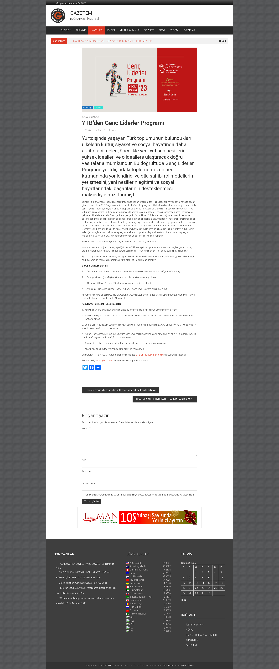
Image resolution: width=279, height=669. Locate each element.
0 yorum (112, 130)
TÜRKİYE (81, 30)
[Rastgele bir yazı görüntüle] (225, 30)
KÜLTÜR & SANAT (129, 30)
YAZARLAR (189, 30)
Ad (84, 460)
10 (209, 577)
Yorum (86, 428)
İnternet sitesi (88, 483)
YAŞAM (174, 30)
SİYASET (149, 30)
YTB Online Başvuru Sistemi (150, 354)
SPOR (162, 30)
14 (190, 582)
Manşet (98, 107)
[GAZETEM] (54, 30)
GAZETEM (81, 13)
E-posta (86, 471)
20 (184, 588)
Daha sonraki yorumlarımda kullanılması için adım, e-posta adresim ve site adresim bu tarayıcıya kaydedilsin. (139, 494)
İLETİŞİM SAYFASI (195, 624)
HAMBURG (97, 30)
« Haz (183, 600)
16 (203, 582)
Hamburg (87, 107)
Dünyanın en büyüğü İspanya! (88, 41)
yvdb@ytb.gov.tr (105, 360)
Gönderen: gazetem (93, 130)
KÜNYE (189, 630)
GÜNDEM (66, 30)
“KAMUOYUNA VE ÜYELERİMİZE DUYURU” (80, 564)
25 (215, 588)
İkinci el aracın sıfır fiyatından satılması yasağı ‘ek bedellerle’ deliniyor (121, 390)
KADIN (111, 30)
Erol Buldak (191, 645)
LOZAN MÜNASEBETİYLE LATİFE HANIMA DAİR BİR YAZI (163, 399)
